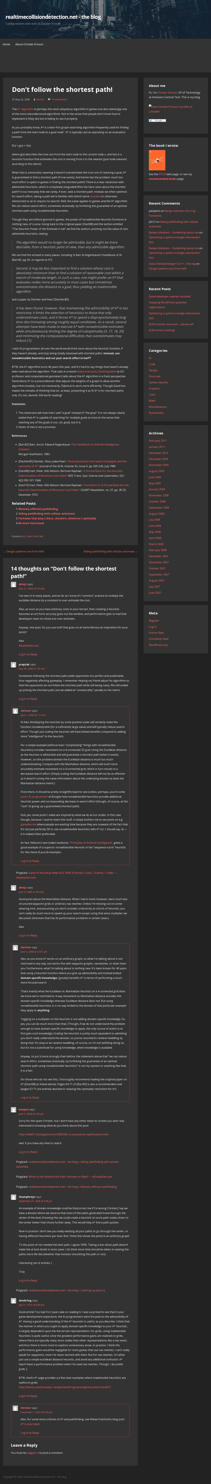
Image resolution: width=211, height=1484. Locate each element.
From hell (38, 536)
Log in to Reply (28, 654)
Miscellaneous (157, 407)
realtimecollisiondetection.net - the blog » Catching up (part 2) (67, 1290)
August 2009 (156, 471)
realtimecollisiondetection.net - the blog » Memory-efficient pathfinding (73, 1187)
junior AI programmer (34, 796)
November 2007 (159, 562)
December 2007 (158, 556)
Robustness (156, 413)
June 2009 (155, 477)
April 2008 (155, 538)
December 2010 (158, 453)
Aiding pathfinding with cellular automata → (111, 551)
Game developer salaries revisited (169, 296)
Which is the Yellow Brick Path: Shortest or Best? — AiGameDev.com (70, 1176)
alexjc (23, 584)
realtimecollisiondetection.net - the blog (53, 16)
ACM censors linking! (162, 330)
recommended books (163, 179)
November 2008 (159, 495)
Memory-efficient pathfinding (38, 509)
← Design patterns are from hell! (23, 551)
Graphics (154, 388)
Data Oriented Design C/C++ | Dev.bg (172, 264)
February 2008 (158, 550)
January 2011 (157, 447)
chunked (95, 196)
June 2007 (155, 593)
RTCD (162, 174)
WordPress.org (158, 645)
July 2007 (154, 586)
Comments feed (158, 639)
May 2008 (155, 532)
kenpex (24, 1109)
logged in (33, 1453)
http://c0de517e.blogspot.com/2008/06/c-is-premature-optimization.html (63, 1134)
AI (24, 536)
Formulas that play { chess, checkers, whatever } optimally (57, 518)
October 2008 (157, 501)
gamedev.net (28, 824)
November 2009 (159, 465)
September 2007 (159, 574)
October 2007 (157, 568)
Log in (153, 627)
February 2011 (158, 441)
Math (152, 401)
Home (6, 44)
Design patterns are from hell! (167, 268)
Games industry (158, 382)
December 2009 (158, 459)
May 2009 (155, 483)
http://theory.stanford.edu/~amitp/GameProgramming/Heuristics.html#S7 (65, 1387)
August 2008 (156, 514)
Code (29, 536)
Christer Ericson (167, 92)
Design (153, 370)
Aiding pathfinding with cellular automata (46, 513)
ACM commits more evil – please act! (171, 324)
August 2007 (156, 580)
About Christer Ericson (29, 44)
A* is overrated (30, 1424)
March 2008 (156, 544)
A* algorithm (25, 109)
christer (40, 99)
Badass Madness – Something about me (173, 232)
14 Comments (59, 99)
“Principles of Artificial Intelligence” (91, 843)
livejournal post (86, 371)
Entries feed (156, 633)
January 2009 (157, 489)
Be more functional (31, 523)
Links (152, 394)
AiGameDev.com (29, 645)
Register (154, 620)
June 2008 (155, 526)
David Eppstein (107, 371)
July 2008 (154, 519)
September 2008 (159, 507)
